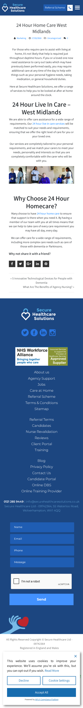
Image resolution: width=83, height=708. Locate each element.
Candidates (41, 426)
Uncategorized (54, 38)
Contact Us (41, 473)
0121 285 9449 (70, 8)
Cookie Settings (59, 680)
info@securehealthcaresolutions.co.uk (52, 501)
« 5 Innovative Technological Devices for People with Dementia (41, 280)
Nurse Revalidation (41, 432)
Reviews (41, 438)
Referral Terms (41, 420)
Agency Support (41, 378)
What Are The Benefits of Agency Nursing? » (48, 287)
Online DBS (41, 485)
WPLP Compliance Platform (46, 699)
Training (41, 450)
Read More (52, 670)
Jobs (41, 384)
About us (41, 372)
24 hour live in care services (48, 123)
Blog (41, 461)
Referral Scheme (55, 7)
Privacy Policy (41, 467)
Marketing (21, 38)
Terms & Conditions (41, 403)
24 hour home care (48, 213)
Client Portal (41, 444)
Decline (24, 680)
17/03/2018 (36, 38)
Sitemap (41, 409)
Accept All (41, 692)
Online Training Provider (41, 491)
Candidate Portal (41, 479)
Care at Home (41, 390)
